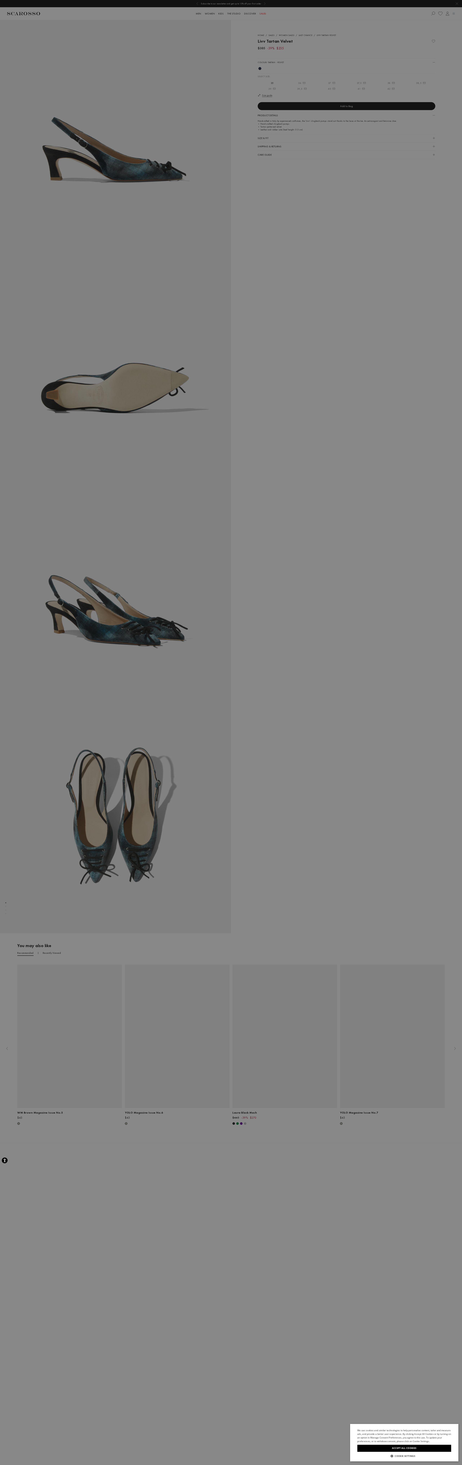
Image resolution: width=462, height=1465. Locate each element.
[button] (404, 1456)
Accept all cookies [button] (404, 1448)
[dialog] (231, 732)
